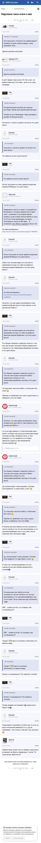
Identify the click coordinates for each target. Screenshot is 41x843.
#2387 (37, 245)
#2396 (37, 623)
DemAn (12, 133)
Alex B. (11, 740)
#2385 (37, 169)
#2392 (37, 462)
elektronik (13, 406)
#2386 (37, 200)
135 (32, 20)
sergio (11, 26)
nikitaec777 (13, 59)
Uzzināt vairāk (18, 838)
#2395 (37, 583)
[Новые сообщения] (28, 2)
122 (26, 20)
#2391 (37, 411)
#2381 (37, 32)
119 (17, 20)
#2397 (37, 657)
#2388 (37, 283)
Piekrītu (7, 838)
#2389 (37, 321)
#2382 (37, 65)
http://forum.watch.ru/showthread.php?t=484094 (19, 232)
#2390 (37, 364)
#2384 (37, 138)
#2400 (37, 746)
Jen (10, 92)
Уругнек (12, 194)
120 (20, 20)
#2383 (37, 98)
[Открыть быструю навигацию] (38, 8)
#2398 (37, 688)
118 (14, 20)
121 (23, 20)
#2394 (37, 547)
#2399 (37, 721)
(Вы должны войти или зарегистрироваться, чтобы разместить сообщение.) (20, 763)
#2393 (37, 502)
